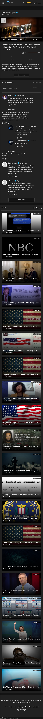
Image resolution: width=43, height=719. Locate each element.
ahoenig (11, 181)
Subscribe (38, 3)
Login (34, 3)
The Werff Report (9, 13)
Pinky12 (11, 96)
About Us (28, 707)
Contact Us (36, 707)
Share (12, 59)
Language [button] (22, 710)
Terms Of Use (7, 707)
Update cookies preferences (9, 718)
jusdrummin (12, 163)
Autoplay (39, 208)
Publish (36, 88)
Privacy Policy (18, 707)
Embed (31, 59)
